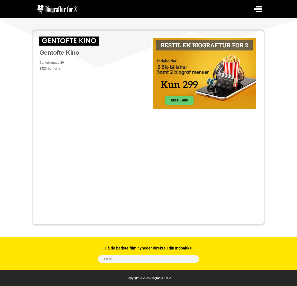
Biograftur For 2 (160, 278)
